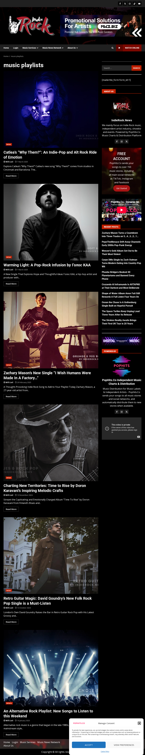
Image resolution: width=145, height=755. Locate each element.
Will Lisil (9, 162)
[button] (139, 723)
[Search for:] (117, 68)
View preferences (124, 745)
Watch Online (132, 48)
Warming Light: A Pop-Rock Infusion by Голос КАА (51, 222)
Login (15, 48)
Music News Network (51, 48)
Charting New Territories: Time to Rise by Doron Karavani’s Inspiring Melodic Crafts (51, 442)
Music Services (29, 48)
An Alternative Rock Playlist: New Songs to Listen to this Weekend (51, 668)
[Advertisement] (100, 25)
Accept (89, 745)
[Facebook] (120, 3)
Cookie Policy (105, 751)
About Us (72, 48)
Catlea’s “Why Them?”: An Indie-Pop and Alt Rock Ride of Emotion (51, 109)
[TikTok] (134, 3)
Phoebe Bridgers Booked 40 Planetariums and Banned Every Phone (118, 275)
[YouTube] (139, 3)
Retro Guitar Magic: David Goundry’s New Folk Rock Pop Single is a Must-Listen (51, 555)
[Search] (112, 48)
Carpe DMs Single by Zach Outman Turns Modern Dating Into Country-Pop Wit (121, 263)
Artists (9, 703)
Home (6, 48)
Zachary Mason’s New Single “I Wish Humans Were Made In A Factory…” (51, 330)
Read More (11, 175)
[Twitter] (125, 3)
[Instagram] (130, 3)
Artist (9, 144)
